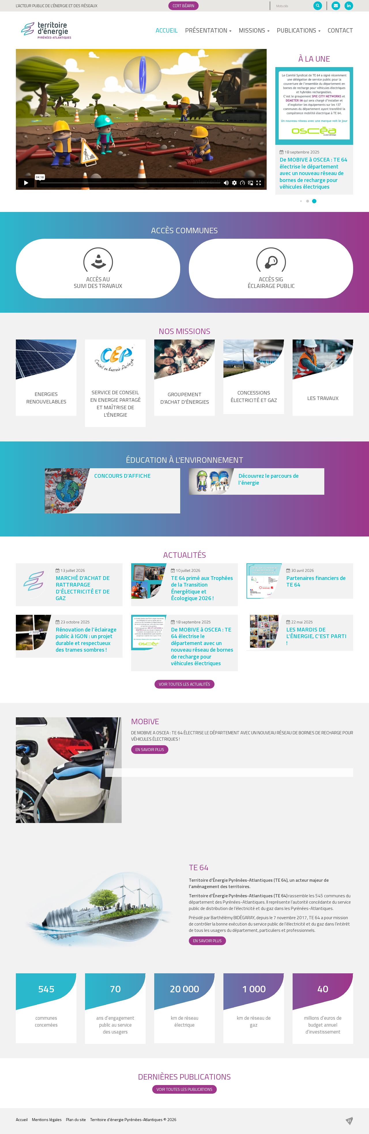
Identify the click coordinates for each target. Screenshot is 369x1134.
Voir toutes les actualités (184, 684)
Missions (253, 30)
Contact (340, 30)
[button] (301, 201)
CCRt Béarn (183, 6)
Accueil (167, 30)
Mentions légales (47, 1119)
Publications (297, 30)
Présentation (207, 30)
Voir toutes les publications (184, 1089)
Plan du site (76, 1119)
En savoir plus (149, 749)
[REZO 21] (349, 1121)
